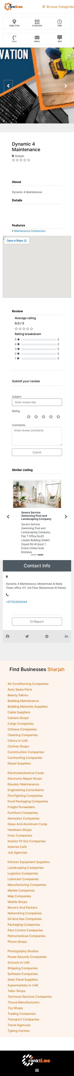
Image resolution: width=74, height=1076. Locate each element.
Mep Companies (19, 896)
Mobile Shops (17, 902)
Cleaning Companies (23, 735)
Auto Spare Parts (20, 689)
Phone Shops (17, 941)
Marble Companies (21, 890)
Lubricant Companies (23, 879)
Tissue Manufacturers (23, 1002)
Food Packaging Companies (28, 801)
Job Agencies (17, 852)
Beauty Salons (18, 695)
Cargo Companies (21, 723)
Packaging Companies (24, 924)
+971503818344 (16, 601)
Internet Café (17, 847)
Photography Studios (23, 951)
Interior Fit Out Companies (27, 841)
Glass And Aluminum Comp (27, 824)
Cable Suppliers (19, 712)
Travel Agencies (19, 1025)
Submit (37, 452)
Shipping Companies (23, 968)
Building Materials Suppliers (28, 706)
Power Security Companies (27, 957)
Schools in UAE (19, 962)
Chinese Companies (22, 729)
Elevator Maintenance (23, 784)
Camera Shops (18, 718)
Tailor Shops (17, 991)
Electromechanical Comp (26, 773)
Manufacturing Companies (27, 885)
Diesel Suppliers (19, 763)
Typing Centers (19, 1031)
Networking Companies (25, 913)
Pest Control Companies (25, 930)
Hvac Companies (20, 835)
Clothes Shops (18, 746)
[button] (8, 516)
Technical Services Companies (30, 996)
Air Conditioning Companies (28, 684)
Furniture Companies (23, 813)
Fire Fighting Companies (25, 795)
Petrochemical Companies (27, 936)
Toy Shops (15, 1008)
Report (38, 621)
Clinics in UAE (18, 740)
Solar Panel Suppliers (23, 979)
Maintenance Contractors (29, 230)
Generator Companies (23, 818)
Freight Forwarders (21, 807)
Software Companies (23, 974)
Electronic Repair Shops (25, 778)
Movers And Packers (22, 907)
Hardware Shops (20, 830)
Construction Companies (26, 752)
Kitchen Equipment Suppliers (29, 862)
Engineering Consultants (26, 790)
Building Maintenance (23, 701)
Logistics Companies (23, 873)
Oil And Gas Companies (25, 919)
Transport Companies (23, 1019)
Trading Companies (22, 1014)
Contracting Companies (25, 758)
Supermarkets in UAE (23, 985)
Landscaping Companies (26, 868)
